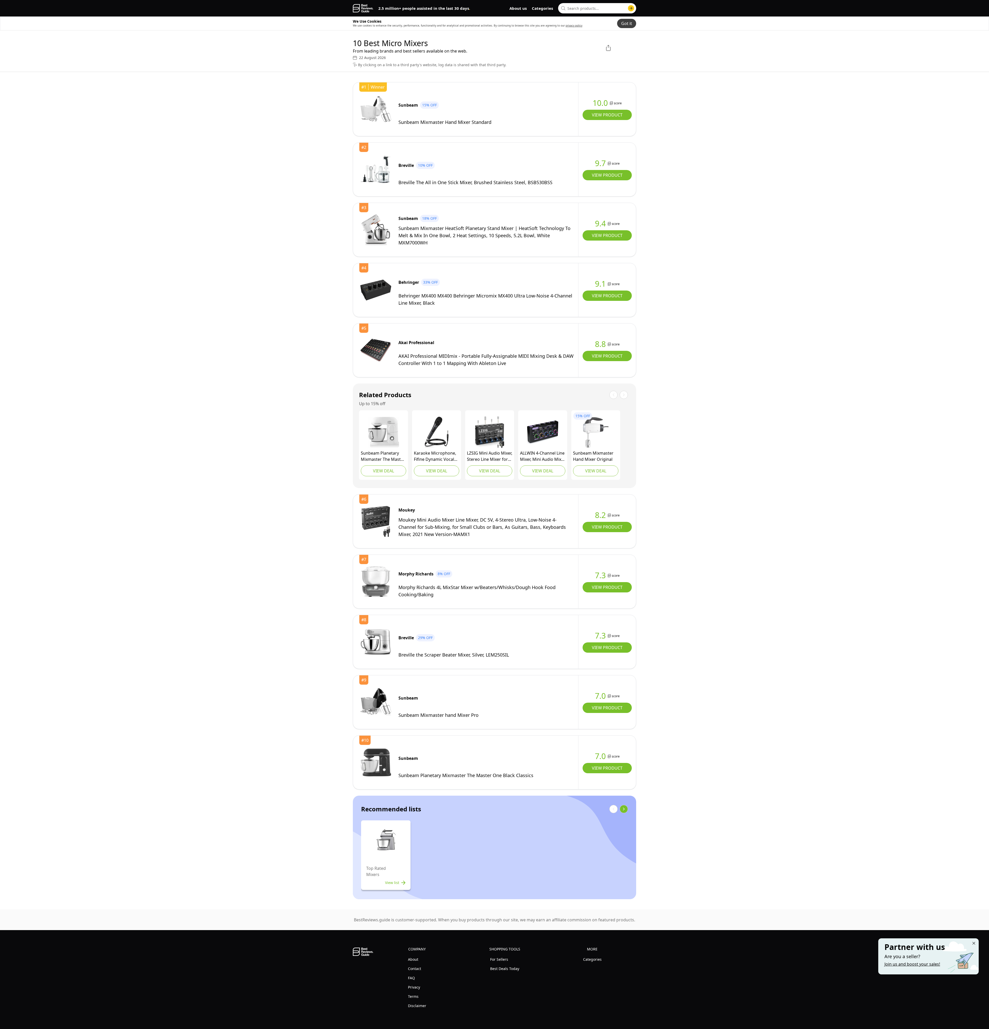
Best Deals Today (504, 968)
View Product (607, 115)
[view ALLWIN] (542, 432)
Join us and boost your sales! (912, 964)
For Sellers (499, 959)
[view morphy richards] (375, 581)
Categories (542, 8)
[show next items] (624, 809)
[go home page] (363, 8)
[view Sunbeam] (375, 109)
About (413, 959)
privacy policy (574, 25)
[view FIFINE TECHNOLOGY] (436, 432)
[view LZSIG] (489, 432)
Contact (414, 968)
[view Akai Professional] (375, 350)
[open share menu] (608, 48)
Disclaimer (417, 1005)
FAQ (411, 977)
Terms (413, 996)
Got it (626, 23)
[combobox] (597, 8)
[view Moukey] (375, 521)
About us (518, 8)
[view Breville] (375, 169)
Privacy (414, 987)
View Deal (383, 471)
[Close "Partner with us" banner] (974, 943)
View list (392, 882)
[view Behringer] (375, 290)
